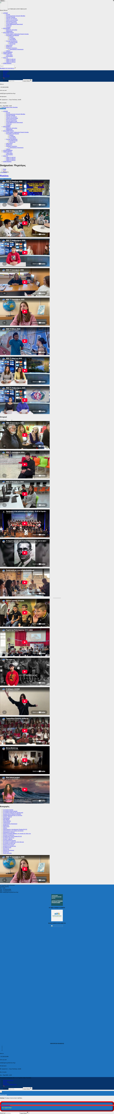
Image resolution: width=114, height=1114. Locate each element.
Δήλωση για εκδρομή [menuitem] (11, 18)
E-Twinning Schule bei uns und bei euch (13, 812)
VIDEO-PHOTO (7, 151)
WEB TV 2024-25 (10, 158)
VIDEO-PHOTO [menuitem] (7, 53)
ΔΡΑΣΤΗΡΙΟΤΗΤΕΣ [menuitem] (8, 32)
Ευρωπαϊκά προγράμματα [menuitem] (12, 35)
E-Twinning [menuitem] (12, 38)
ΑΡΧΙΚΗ (5, 111)
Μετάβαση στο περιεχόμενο (7, 68)
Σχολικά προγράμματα (11, 139)
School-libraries (7, 821)
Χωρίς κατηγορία (7, 853)
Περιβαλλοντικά (13, 140)
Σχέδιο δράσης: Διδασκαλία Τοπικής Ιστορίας (17, 132)
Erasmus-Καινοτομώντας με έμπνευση (12, 815)
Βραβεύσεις (9, 144)
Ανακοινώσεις (6, 822)
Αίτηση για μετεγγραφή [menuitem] (12, 20)
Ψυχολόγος (4, 176)
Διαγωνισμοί (9, 143)
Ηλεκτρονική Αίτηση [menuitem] (11, 21)
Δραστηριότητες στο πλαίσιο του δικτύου (13, 830)
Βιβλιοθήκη (6, 71)
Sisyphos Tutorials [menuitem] (10, 17)
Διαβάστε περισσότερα (5, 179)
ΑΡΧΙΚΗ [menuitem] (5, 13)
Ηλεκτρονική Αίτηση (11, 119)
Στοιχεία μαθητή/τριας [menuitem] (11, 22)
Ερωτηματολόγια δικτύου (9, 840)
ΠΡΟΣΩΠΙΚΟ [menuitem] (6, 28)
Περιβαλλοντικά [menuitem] (13, 42)
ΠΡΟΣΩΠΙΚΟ (6, 126)
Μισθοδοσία (9, 129)
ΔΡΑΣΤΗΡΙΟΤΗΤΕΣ (8, 130)
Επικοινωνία (6, 76)
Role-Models (6, 819)
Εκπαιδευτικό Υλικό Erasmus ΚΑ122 (12, 836)
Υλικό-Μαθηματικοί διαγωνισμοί (14, 122)
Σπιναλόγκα (6, 851)
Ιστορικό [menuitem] (8, 27)
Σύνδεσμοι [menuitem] (9, 25)
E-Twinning (12, 136)
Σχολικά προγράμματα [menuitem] (11, 41)
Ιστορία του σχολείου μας (9, 846)
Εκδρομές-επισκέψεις (11, 146)
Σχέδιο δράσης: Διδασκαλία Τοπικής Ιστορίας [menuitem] (17, 34)
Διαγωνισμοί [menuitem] (9, 45)
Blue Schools (6, 75)
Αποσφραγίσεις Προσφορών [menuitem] (16, 49)
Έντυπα (8, 112)
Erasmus (11, 135)
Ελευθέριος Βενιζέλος (8, 837)
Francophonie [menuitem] (12, 39)
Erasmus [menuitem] (11, 36)
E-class (5, 73)
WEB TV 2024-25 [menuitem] (10, 60)
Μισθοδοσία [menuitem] (9, 31)
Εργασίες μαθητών (7, 839)
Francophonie (12, 137)
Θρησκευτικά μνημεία (8, 844)
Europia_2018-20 (7, 816)
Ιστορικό (8, 125)
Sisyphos (5, 72)
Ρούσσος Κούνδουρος (8, 850)
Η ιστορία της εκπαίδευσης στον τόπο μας (13, 842)
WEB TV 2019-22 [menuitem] (10, 62)
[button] (4, 78)
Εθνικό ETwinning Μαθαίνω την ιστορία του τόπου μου (17, 833)
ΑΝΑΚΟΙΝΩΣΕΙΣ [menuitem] (7, 52)
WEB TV (5, 156)
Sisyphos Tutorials (10, 115)
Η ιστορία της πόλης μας (9, 843)
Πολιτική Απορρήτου (8, 1080)
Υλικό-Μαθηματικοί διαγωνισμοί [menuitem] (14, 24)
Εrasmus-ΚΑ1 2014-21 (9, 832)
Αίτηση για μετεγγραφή (12, 118)
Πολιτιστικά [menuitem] (12, 43)
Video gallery (9, 153)
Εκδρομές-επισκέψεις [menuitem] (11, 48)
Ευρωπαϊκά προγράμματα (12, 133)
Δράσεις (8, 149)
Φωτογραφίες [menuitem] (9, 56)
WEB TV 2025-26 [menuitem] (10, 59)
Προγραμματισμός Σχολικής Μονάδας (15, 114)
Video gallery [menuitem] (9, 55)
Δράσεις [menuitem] (8, 50)
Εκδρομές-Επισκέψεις (8, 835)
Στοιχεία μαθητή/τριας (11, 121)
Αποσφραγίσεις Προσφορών (16, 147)
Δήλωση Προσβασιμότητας (10, 1084)
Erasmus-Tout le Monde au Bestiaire (12, 814)
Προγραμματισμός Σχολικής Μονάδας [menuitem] (15, 15)
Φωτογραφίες (9, 154)
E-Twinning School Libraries (10, 811)
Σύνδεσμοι (9, 123)
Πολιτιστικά (12, 142)
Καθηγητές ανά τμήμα (11, 128)
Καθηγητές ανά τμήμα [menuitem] (11, 29)
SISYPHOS (3, 108)
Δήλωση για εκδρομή (11, 116)
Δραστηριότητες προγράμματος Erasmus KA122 (15, 829)
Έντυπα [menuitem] (8, 14)
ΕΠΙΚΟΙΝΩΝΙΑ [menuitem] (7, 63)
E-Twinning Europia (8, 809)
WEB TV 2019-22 (10, 160)
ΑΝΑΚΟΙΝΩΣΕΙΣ (7, 150)
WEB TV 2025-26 (10, 157)
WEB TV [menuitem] (5, 57)
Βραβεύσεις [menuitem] (9, 46)
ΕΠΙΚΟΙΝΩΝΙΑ (7, 161)
